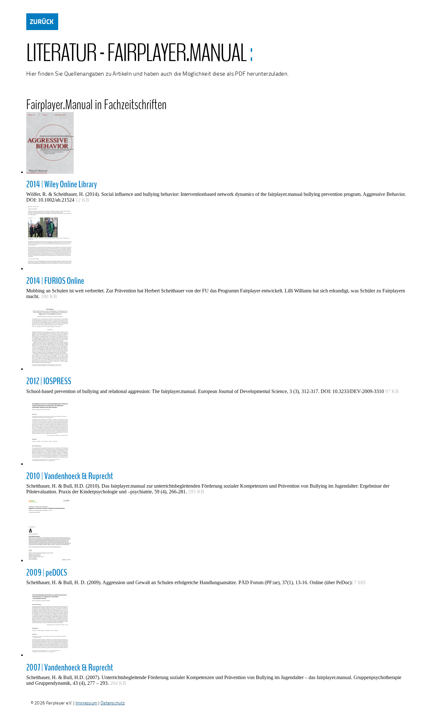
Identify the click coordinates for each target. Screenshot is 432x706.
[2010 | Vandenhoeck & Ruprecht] (216, 432)
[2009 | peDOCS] (216, 530)
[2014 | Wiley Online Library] (216, 145)
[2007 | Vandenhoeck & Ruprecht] (216, 623)
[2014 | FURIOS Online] (216, 238)
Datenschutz (113, 703)
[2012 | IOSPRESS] (216, 337)
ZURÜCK (41, 21)
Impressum (87, 703)
